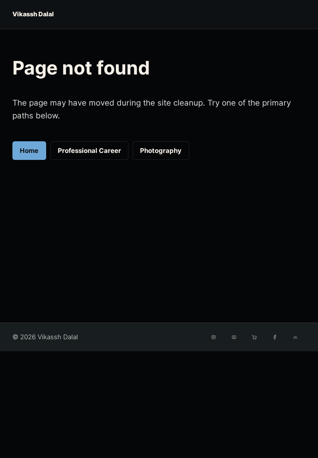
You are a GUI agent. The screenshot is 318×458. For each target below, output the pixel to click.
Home (29, 150)
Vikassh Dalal (33, 14)
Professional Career (89, 150)
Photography (160, 150)
